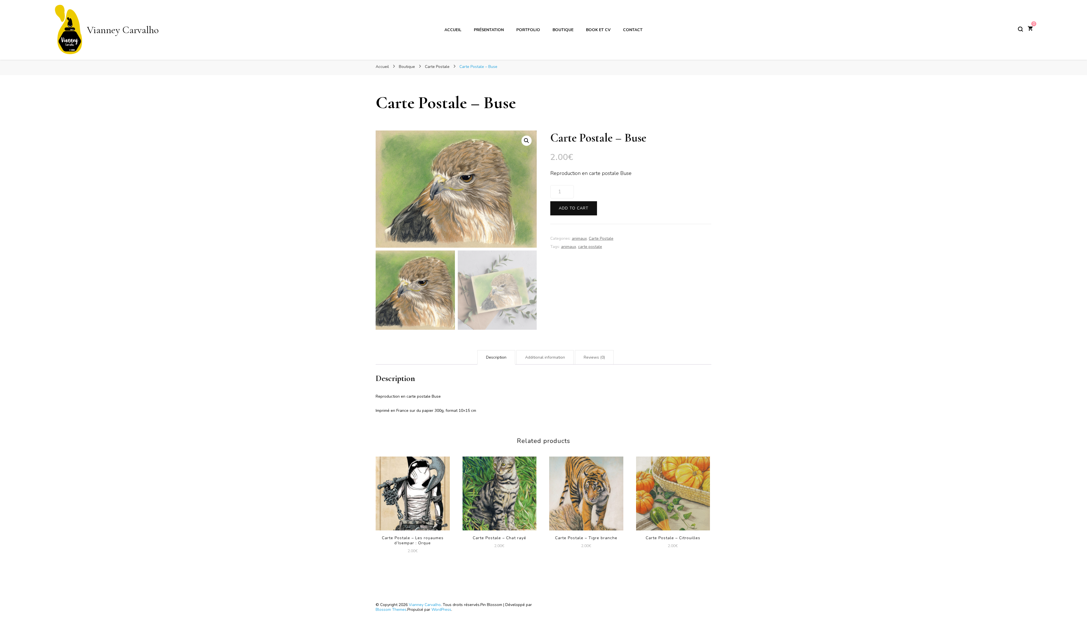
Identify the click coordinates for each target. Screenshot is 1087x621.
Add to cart (574, 208)
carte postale (590, 246)
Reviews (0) (594, 357)
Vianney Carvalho (123, 30)
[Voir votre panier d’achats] (1030, 29)
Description (496, 357)
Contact (633, 30)
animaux (579, 238)
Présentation (489, 30)
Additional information (545, 357)
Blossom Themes (391, 609)
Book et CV (598, 30)
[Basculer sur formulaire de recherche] (1020, 29)
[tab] (496, 357)
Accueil (452, 30)
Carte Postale (601, 238)
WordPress (441, 609)
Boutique (563, 30)
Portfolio (528, 30)
